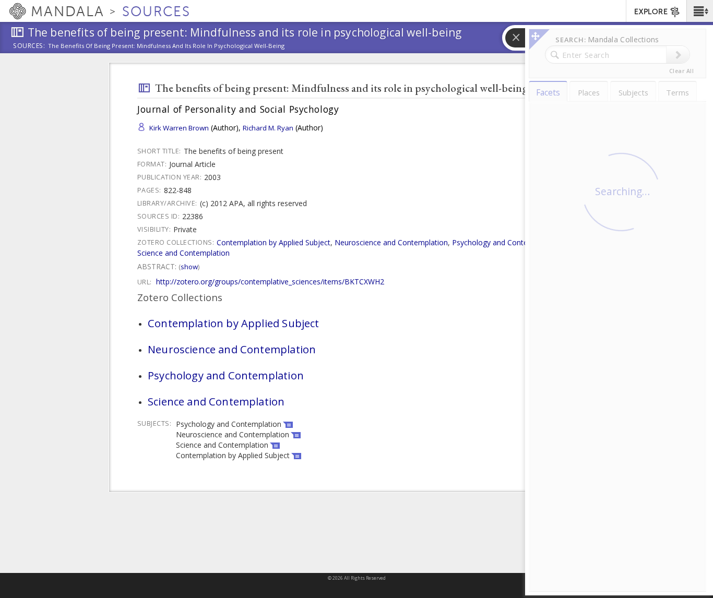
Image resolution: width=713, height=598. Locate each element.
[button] (699, 11)
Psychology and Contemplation (504, 242)
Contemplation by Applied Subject (273, 242)
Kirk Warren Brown (179, 128)
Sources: (29, 46)
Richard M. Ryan (268, 128)
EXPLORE (651, 12)
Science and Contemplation (183, 253)
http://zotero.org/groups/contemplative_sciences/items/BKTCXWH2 (270, 281)
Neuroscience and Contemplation (391, 242)
